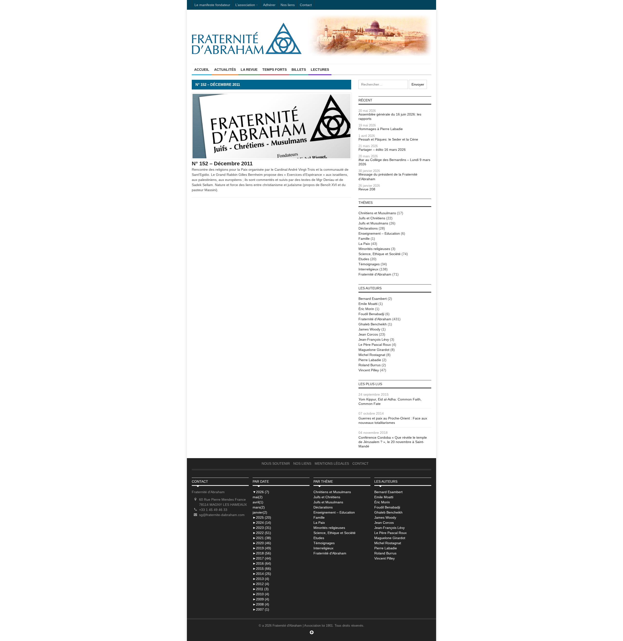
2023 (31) (262, 528)
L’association (245, 5)
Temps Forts (274, 69)
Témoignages (369, 264)
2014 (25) (262, 574)
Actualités (225, 69)
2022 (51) (262, 533)
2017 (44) (262, 558)
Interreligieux (368, 269)
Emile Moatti (367, 304)
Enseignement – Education (379, 233)
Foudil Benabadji (371, 314)
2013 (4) (261, 579)
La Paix (364, 244)
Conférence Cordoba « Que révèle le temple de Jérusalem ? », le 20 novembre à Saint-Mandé (392, 442)
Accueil (201, 69)
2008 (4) (261, 604)
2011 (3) (261, 589)
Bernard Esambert (372, 299)
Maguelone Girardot (373, 350)
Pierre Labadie (369, 360)
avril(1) (258, 502)
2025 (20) (262, 517)
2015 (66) (262, 568)
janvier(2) (260, 512)
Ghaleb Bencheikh (372, 324)
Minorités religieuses (374, 249)
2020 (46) (262, 543)
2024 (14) (262, 523)
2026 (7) (261, 492)
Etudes (363, 259)
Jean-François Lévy (373, 339)
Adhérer (269, 5)
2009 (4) (261, 599)
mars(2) (259, 507)
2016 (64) (262, 563)
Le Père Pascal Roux (374, 345)
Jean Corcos (368, 334)
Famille (364, 238)
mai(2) (258, 497)
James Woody (369, 329)
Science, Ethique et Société (379, 254)
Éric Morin (366, 309)
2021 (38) (262, 538)
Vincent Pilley (368, 370)
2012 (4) (261, 584)
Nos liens (288, 5)
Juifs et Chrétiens (371, 218)
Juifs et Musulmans (373, 223)
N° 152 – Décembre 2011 (222, 163)
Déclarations (368, 228)
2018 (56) (262, 553)
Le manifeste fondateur (212, 5)
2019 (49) (262, 548)
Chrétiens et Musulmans (377, 213)
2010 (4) (261, 594)
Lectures (320, 69)
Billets (299, 69)
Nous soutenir (276, 463)
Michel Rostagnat (371, 355)
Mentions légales (332, 463)
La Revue (249, 69)
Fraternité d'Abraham (374, 274)
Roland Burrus (369, 365)
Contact (306, 5)
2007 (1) (261, 609)
